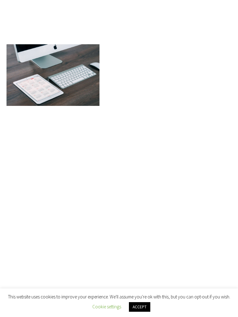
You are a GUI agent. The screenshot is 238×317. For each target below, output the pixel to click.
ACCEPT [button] (140, 307)
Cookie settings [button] (106, 307)
